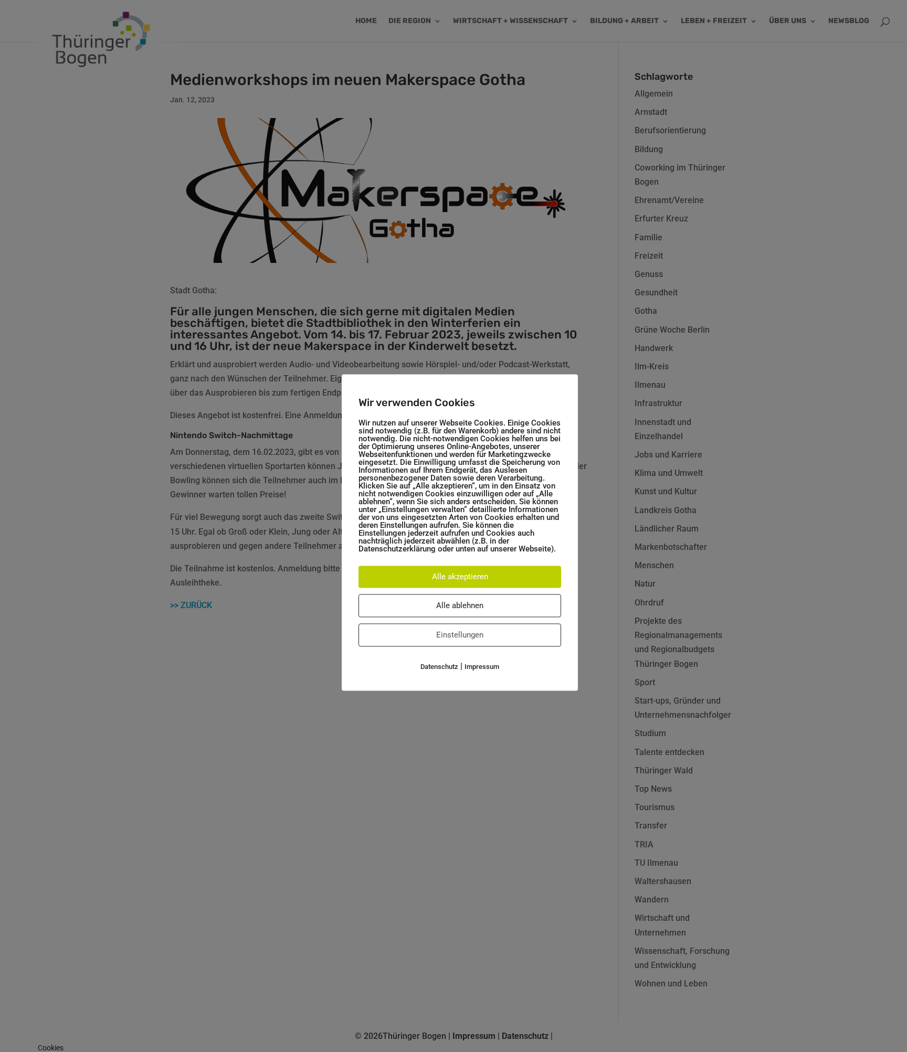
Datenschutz (439, 667)
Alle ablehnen (459, 605)
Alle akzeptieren (460, 576)
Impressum (482, 667)
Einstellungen (459, 635)
